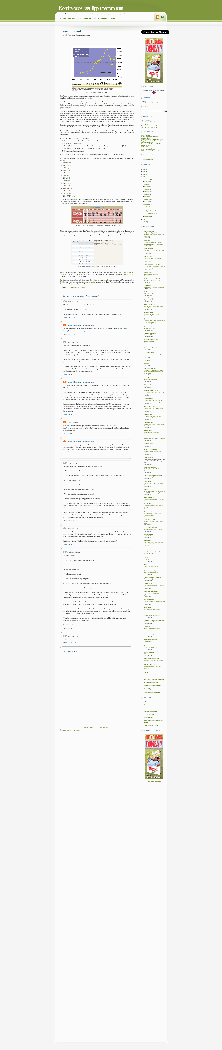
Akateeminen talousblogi (151, 682)
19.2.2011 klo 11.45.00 (69, 414)
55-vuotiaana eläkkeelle (150, 527)
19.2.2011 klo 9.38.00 (69, 317)
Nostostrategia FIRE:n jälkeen (151, 314)
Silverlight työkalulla (88, 282)
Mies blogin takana (75, 18)
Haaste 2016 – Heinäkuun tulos (152, 559)
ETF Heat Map (148, 708)
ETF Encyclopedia (149, 714)
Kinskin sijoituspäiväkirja (151, 327)
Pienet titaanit (70, 31)
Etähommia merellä (149, 293)
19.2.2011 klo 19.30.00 (69, 455)
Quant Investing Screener (151, 725)
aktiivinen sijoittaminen (74, 287)
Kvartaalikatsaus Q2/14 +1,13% (152, 615)
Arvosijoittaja (70, 463)
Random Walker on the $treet (152, 692)
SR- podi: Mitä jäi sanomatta (151, 432)
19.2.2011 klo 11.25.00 (69, 374)
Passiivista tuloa (148, 511)
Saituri (146, 558)
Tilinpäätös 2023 (148, 386)
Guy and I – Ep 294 (149, 300)
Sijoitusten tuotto (108, 18)
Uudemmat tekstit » (104, 727)
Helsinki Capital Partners (151, 390)
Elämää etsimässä (149, 652)
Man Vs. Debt (148, 256)
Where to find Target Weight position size (154, 438)
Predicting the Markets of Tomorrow (115, 104)
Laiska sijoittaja (148, 285)
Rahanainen (147, 607)
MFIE (62, 199)
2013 (144, 171)
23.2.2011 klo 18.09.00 (69, 544)
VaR (69, 133)
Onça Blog (147, 626)
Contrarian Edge (148, 298)
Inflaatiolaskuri (148, 717)
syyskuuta (147, 186)
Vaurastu (146, 489)
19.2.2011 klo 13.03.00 (69, 433)
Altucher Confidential (150, 467)
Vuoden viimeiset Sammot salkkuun (153, 660)
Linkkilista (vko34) (149, 641)
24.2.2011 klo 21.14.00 (69, 643)
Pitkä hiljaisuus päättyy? (150, 379)
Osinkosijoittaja (148, 534)
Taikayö (146, 654)
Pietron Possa (147, 540)
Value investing (148, 673)
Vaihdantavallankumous (151, 591)
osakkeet (84, 287)
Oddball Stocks (148, 422)
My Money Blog (148, 248)
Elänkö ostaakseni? (149, 550)
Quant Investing (148, 457)
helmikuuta (147, 204)
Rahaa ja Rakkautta (149, 406)
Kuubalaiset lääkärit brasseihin (152, 628)
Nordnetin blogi (148, 312)
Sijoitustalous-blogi (149, 519)
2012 (144, 174)
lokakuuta (147, 184)
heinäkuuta (147, 191)
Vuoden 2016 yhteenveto (150, 536)
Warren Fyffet (147, 272)
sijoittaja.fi (147, 240)
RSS (162, 17)
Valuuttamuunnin (149, 702)
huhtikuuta (147, 199)
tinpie (145, 564)
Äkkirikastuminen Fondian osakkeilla (153, 529)
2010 (144, 219)
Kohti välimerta (148, 291)
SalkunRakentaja (149, 231)
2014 (144, 169)
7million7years (148, 583)
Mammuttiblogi (148, 430)
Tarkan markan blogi (150, 368)
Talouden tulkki (148, 414)
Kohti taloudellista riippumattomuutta (91, 8)
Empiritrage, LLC (149, 352)
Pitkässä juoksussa (149, 599)
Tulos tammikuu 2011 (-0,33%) (152, 213)
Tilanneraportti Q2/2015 (150, 579)
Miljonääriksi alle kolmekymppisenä (154, 679)
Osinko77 (69, 422)
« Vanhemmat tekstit (90, 727)
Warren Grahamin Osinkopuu (152, 577)
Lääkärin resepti (148, 614)
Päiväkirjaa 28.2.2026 (149, 328)
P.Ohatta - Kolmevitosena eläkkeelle (154, 620)
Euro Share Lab (148, 437)
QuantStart (147, 319)
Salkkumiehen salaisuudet (151, 658)
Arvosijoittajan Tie (149, 497)
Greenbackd (147, 481)
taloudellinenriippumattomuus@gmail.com (152, 102)
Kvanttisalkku (148, 503)
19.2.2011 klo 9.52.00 (69, 334)
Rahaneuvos (147, 384)
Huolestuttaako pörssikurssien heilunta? (154, 499)
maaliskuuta (147, 201)
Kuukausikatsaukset (92, 18)
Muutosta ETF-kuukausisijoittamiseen (154, 287)
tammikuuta (147, 216)
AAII (61, 158)
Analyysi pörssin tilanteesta (151, 566)
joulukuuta (147, 179)
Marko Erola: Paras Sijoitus (154, 781)
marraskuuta (147, 181)
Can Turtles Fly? (148, 360)
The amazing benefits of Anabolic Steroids (155, 445)
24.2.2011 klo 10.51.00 (69, 628)
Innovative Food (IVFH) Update (152, 280)
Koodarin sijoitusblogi (150, 571)
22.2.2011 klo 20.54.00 (69, 520)
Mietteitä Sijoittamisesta (150, 639)
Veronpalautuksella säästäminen (152, 609)
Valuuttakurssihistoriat (150, 711)
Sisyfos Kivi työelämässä (151, 339)
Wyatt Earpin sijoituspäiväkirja (153, 475)
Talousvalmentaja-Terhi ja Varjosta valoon (154, 634)
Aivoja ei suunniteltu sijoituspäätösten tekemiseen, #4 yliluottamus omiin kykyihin (154, 544)
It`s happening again (149, 477)
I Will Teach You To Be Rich (152, 264)
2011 (144, 176)
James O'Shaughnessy (84, 102)
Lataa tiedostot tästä (147, 159)
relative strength (96, 146)
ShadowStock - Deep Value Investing (154, 279)
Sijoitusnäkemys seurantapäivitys (152, 274)
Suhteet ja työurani (149, 341)
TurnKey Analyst (148, 443)
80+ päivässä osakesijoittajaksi (152, 685)
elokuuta (146, 189)
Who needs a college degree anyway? (153, 347)
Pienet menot (147, 645)
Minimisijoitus (148, 676)
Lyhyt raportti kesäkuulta (150, 647)
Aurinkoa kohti (148, 335)
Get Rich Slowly (148, 398)
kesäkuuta (147, 194)
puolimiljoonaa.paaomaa (151, 378)
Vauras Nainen (148, 633)
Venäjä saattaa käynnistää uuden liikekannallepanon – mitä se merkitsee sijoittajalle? (154, 234)
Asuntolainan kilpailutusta (151, 572)
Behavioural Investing (150, 665)
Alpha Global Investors (150, 449)
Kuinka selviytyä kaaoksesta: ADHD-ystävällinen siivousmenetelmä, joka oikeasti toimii (153, 372)
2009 (144, 222)
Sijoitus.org (147, 705)
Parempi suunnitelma (150, 333)
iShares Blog (147, 689)
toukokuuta (147, 196)
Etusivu (63, 18)
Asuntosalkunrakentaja (150, 304)
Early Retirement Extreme (151, 346)
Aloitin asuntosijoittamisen (151, 622)
